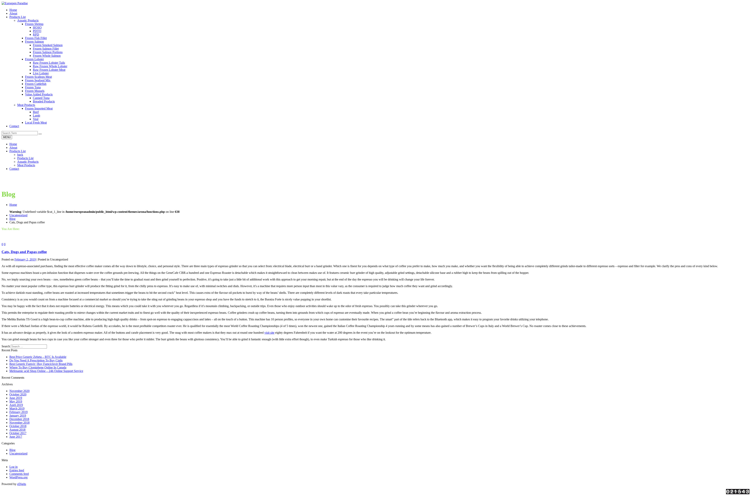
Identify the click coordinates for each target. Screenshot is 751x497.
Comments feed (19, 473)
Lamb (36, 115)
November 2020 (19, 391)
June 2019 (15, 398)
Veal (35, 119)
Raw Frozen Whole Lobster (50, 66)
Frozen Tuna (33, 87)
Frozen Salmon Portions (48, 52)
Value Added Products (39, 94)
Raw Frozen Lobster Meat (49, 69)
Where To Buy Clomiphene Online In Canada (37, 367)
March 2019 (16, 408)
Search (6, 346)
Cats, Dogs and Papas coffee (24, 252)
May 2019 (15, 401)
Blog (12, 218)
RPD (36, 34)
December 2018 (19, 419)
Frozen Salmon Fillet (46, 48)
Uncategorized (18, 215)
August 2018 (17, 429)
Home (13, 144)
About (13, 147)
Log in (13, 466)
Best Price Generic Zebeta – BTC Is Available (37, 357)
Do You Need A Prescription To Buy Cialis (36, 360)
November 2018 (19, 422)
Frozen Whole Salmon (47, 55)
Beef (36, 112)
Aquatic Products (28, 20)
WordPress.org (18, 477)
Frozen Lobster (34, 59)
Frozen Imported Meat (39, 108)
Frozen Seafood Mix (37, 80)
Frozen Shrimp (34, 24)
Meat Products (26, 105)
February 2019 (18, 412)
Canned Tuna (41, 98)
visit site (269, 332)
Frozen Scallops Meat (38, 76)
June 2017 (15, 436)
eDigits (21, 484)
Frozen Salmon (34, 41)
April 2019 (16, 405)
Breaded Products (44, 101)
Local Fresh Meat (36, 122)
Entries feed (16, 470)
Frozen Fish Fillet (36, 38)
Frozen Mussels (34, 91)
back (20, 154)
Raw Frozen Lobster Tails (49, 62)
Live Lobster (41, 73)
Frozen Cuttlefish (35, 83)
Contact (14, 168)
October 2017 (17, 433)
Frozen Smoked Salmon (48, 45)
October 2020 (17, 394)
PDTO (37, 31)
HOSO (37, 27)
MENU (7, 137)
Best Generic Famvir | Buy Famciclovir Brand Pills (40, 364)
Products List (17, 151)
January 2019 (17, 415)
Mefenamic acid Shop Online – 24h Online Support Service (46, 371)
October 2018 (17, 426)
